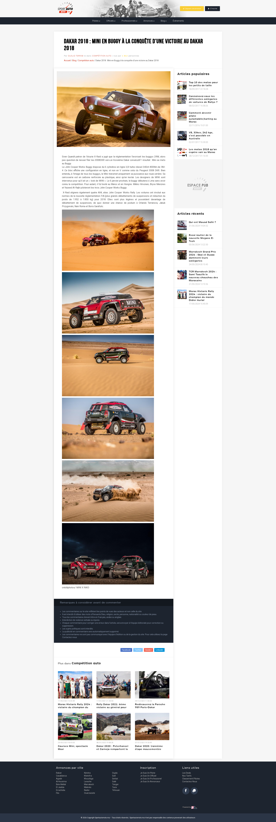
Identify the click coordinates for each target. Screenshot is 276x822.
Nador (87, 790)
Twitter (138, 650)
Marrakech (89, 784)
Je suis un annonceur (150, 781)
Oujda (114, 773)
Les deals (186, 773)
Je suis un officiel (148, 776)
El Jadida (60, 787)
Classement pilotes (191, 778)
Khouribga (88, 778)
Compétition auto (101, 56)
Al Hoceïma (61, 781)
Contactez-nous (189, 781)
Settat (115, 778)
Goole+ (148, 650)
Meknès (87, 787)
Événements (178, 21)
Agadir (59, 778)
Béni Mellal (61, 784)
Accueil (67, 60)
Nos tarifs (186, 776)
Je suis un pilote (147, 773)
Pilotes (95, 21)
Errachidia (60, 790)
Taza (114, 787)
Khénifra (88, 776)
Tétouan (116, 790)
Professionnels (129, 21)
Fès (57, 793)
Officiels (110, 21)
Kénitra (87, 773)
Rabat (59, 773)
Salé (114, 781)
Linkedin (159, 650)
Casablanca (61, 776)
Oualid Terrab (75, 56)
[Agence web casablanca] (190, 807)
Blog (163, 21)
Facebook (126, 650)
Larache (87, 781)
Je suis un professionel (151, 778)
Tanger (115, 784)
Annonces (148, 21)
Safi (114, 776)
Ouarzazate (89, 793)
